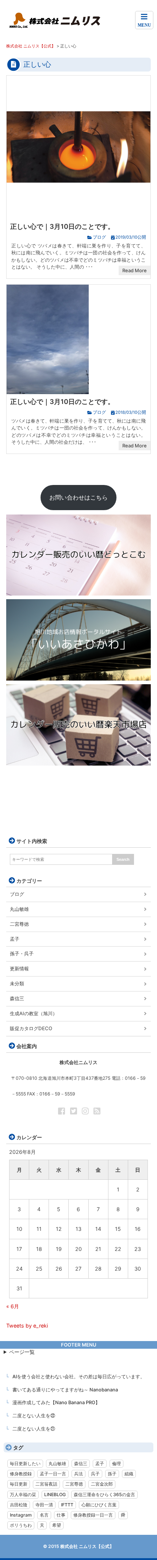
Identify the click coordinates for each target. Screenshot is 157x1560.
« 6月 (12, 1306)
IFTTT (67, 1504)
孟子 (14, 939)
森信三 (17, 998)
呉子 (95, 1473)
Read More (134, 270)
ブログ (99, 237)
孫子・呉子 (22, 953)
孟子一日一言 (53, 1473)
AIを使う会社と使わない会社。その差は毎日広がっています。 (78, 1376)
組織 (129, 1473)
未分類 (17, 983)
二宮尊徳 (19, 924)
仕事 (61, 1515)
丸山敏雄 (19, 909)
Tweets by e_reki (27, 1325)
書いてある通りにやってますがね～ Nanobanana (65, 1390)
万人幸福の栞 (23, 1494)
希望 (56, 1525)
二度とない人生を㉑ (33, 1429)
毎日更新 (18, 1484)
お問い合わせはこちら (78, 497)
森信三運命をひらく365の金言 (104, 1494)
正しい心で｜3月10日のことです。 (62, 226)
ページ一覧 (22, 1352)
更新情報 (19, 968)
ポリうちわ (21, 1525)
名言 (44, 1515)
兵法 (78, 1473)
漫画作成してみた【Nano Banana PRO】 (56, 1402)
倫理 (116, 1463)
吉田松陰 (18, 1504)
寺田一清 (44, 1504)
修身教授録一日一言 (93, 1515)
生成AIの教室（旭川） (33, 1013)
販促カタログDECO (31, 1028)
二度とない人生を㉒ (33, 1415)
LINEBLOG (55, 1494)
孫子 (112, 1473)
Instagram (21, 1515)
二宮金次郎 (102, 1484)
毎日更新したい (25, 1463)
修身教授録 (21, 1473)
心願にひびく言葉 (98, 1504)
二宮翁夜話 (46, 1484)
